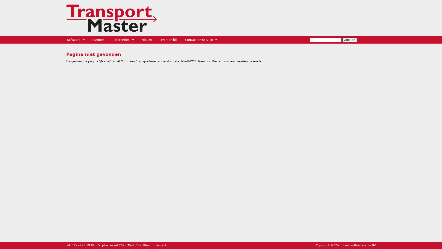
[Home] (111, 18)
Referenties (120, 40)
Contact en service (197, 40)
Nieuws (147, 40)
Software (72, 40)
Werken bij (169, 40)
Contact (160, 245)
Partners (98, 40)
